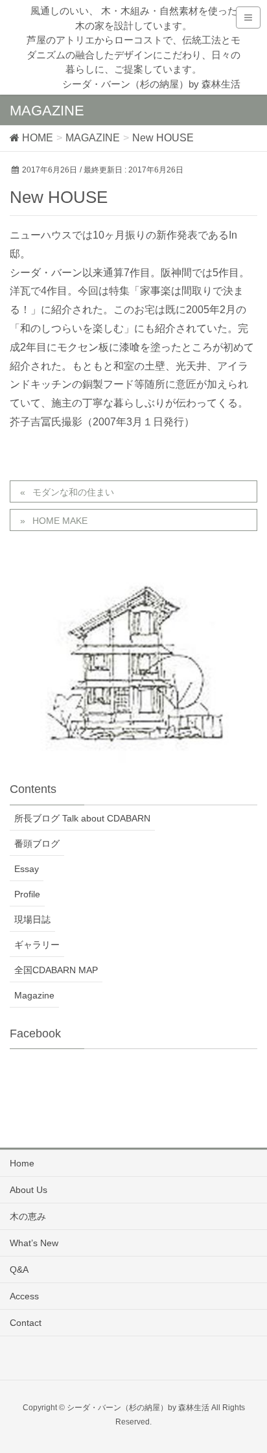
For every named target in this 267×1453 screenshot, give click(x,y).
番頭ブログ (37, 843)
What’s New (34, 1243)
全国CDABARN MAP (56, 970)
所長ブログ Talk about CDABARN (82, 818)
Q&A (19, 1269)
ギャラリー (37, 944)
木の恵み (28, 1216)
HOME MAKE (59, 520)
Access (24, 1296)
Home (22, 1163)
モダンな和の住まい (73, 492)
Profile (27, 894)
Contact (25, 1322)
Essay (26, 869)
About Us (28, 1190)
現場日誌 (32, 919)
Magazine (34, 995)
